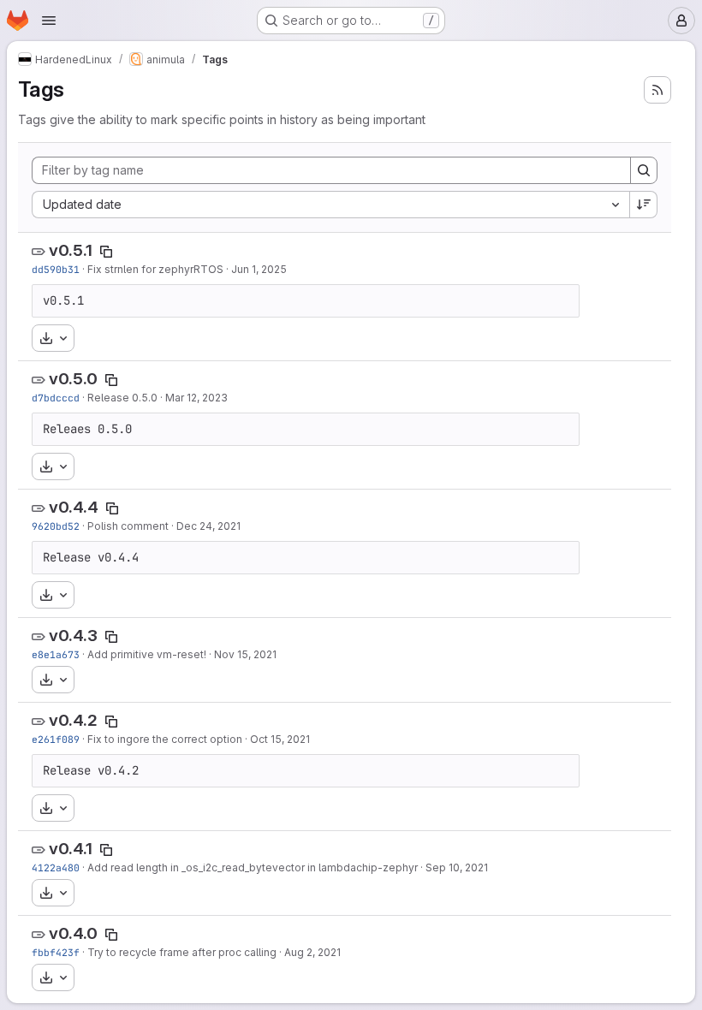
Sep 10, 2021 (456, 867)
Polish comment (128, 526)
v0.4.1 (70, 848)
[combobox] (330, 204)
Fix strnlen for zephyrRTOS (155, 269)
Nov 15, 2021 (245, 654)
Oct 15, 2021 (280, 739)
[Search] (643, 170)
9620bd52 (56, 526)
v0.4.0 (73, 933)
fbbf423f (56, 952)
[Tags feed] (657, 90)
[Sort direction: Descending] (643, 204)
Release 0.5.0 (122, 397)
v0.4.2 (73, 720)
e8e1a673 (56, 654)
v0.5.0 (73, 379)
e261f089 (56, 739)
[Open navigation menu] (48, 20)
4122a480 (56, 867)
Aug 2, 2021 (312, 952)
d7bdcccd (56, 397)
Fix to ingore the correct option (164, 739)
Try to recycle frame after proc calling (182, 952)
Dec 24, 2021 (208, 526)
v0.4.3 (73, 635)
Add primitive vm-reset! (146, 654)
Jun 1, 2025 (259, 269)
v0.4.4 (73, 507)
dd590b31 (56, 269)
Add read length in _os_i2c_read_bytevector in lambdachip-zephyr (252, 867)
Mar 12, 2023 (196, 397)
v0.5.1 (70, 250)
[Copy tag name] (106, 251)
